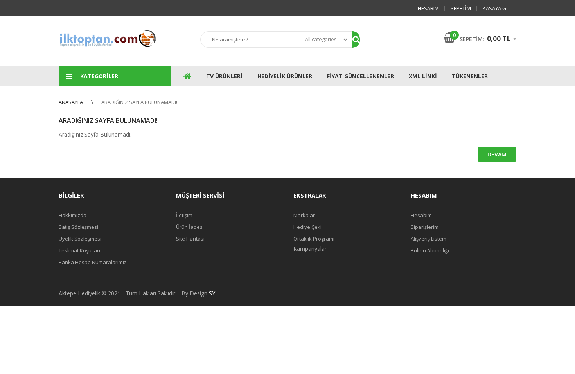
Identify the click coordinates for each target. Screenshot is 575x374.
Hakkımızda (72, 215)
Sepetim (461, 8)
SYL (213, 293)
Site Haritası (190, 238)
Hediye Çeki (307, 226)
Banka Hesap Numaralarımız (93, 262)
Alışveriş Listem (428, 238)
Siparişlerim (424, 226)
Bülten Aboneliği (430, 250)
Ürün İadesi (190, 226)
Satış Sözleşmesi (78, 226)
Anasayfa (71, 102)
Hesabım (428, 8)
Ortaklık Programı (313, 238)
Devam (497, 154)
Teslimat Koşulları (79, 250)
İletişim (184, 215)
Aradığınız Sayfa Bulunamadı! (139, 102)
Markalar (304, 215)
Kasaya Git (496, 8)
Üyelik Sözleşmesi (80, 238)
